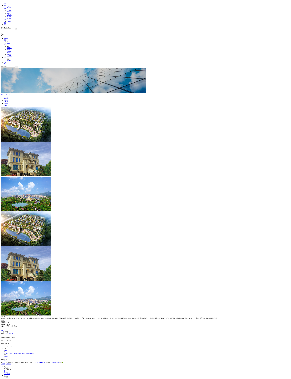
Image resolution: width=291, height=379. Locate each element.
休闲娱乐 (9, 13)
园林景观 (9, 16)
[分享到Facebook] (4, 360)
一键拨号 (3, 364)
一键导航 (8, 364)
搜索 (17, 66)
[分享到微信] (1, 360)
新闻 (5, 19)
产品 (5, 8)
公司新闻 (9, 21)
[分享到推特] (6, 360)
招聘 (5, 23)
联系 (5, 24)
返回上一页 (4, 330)
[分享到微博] (2, 360)
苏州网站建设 (55, 362)
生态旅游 (9, 15)
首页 (5, 4)
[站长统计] (61, 362)
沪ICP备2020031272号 (39, 362)
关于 (5, 5)
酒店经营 (9, 11)
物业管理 (9, 18)
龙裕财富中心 (9, 333)
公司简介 (9, 7)
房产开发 (9, 10)
